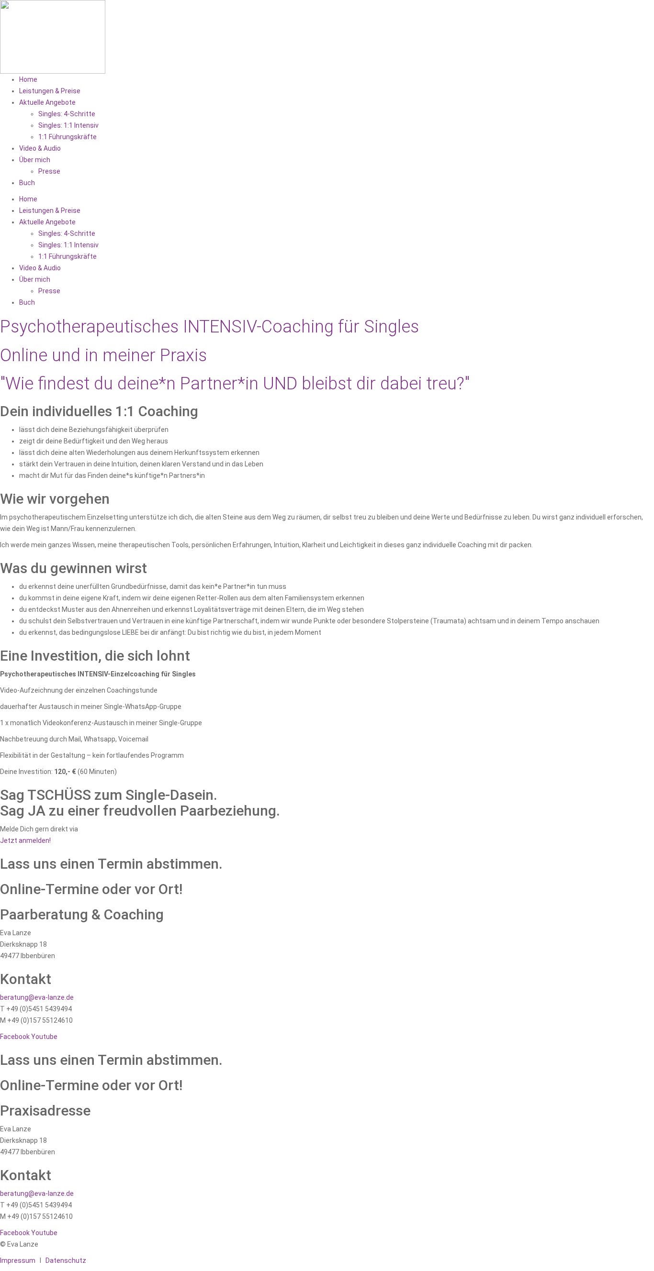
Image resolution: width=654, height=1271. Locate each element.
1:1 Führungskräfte (67, 137)
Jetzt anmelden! (25, 840)
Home (28, 79)
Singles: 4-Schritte (66, 114)
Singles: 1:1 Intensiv (68, 125)
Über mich (34, 160)
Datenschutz (65, 1260)
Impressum (17, 1260)
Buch (27, 183)
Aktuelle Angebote (47, 102)
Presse (49, 171)
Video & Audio (40, 148)
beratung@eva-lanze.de (37, 997)
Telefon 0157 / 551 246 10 (119, 829)
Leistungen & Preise (49, 91)
